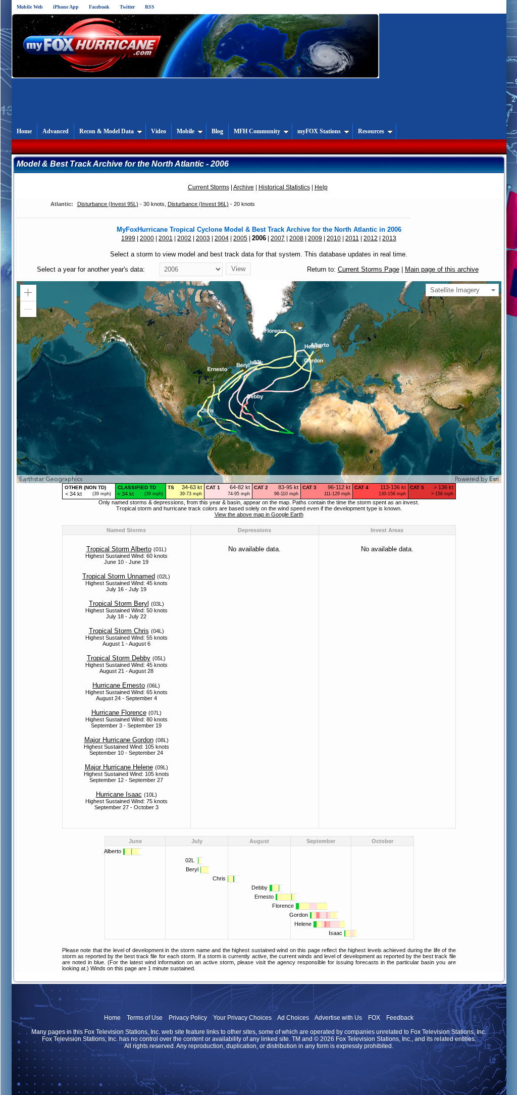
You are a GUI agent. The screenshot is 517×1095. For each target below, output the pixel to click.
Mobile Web (30, 7)
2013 (389, 238)
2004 (222, 238)
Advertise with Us (338, 1017)
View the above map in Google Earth (259, 514)
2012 (371, 238)
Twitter (127, 7)
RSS (149, 7)
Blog (217, 131)
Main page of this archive (442, 269)
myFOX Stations (319, 131)
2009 (315, 238)
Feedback (399, 1017)
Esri (494, 479)
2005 (240, 238)
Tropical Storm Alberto (118, 549)
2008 (296, 238)
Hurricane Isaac (119, 794)
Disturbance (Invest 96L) (198, 204)
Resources (371, 131)
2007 (278, 238)
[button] (28, 293)
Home (24, 131)
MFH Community (257, 131)
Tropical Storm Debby (118, 658)
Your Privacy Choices (242, 1017)
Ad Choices (293, 1017)
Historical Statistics (284, 187)
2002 (184, 238)
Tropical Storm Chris (119, 631)
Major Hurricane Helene (119, 767)
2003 (203, 238)
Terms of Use (145, 1017)
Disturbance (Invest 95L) (107, 204)
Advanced (55, 131)
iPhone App (66, 7)
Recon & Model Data (106, 131)
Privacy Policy (188, 1017)
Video (158, 131)
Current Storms (208, 187)
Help (321, 187)
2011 (352, 238)
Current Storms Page (368, 269)
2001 (166, 238)
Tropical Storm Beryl (119, 603)
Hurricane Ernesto (118, 685)
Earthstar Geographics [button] (50, 479)
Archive (243, 187)
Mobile (185, 131)
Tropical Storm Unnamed (118, 576)
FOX (374, 1017)
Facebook (99, 7)
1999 (128, 238)
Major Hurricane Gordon (118, 740)
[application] (259, 382)
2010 (334, 238)
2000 (147, 238)
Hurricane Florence (118, 712)
